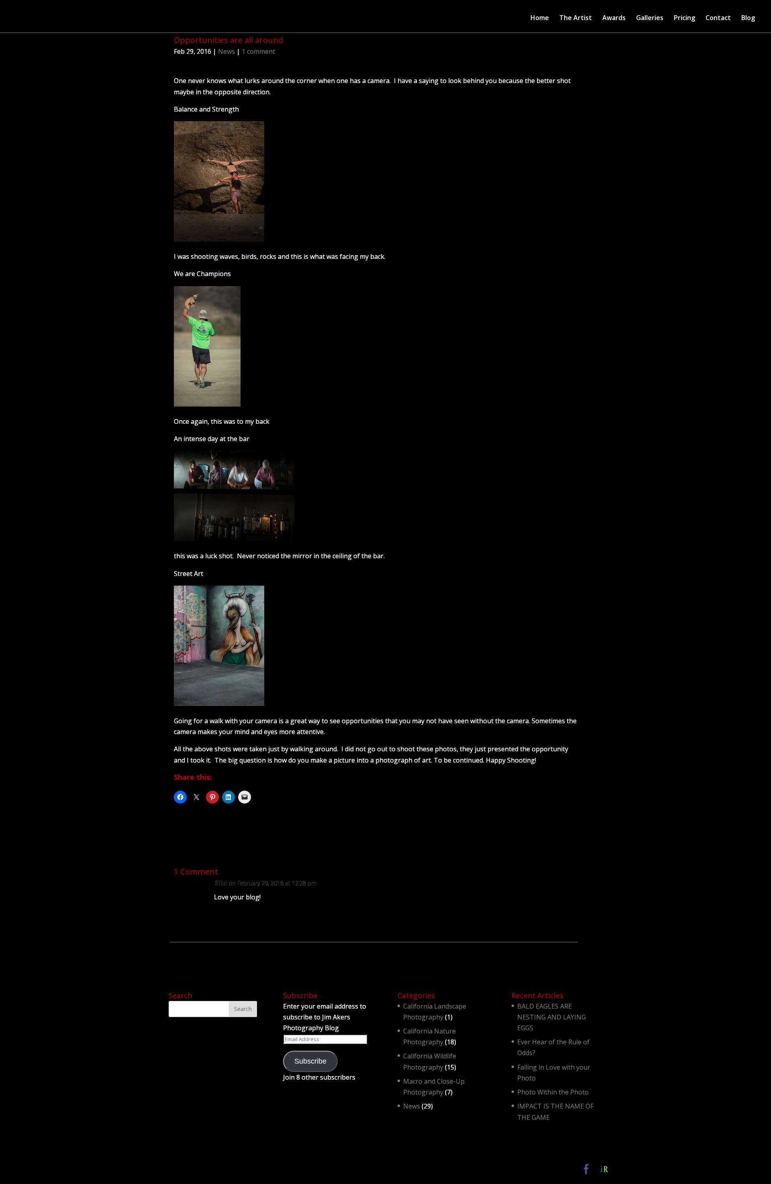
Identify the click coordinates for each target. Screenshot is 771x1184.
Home (539, 18)
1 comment (258, 51)
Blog (748, 18)
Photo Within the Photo (553, 1092)
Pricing (684, 18)
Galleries (649, 18)
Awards (614, 18)
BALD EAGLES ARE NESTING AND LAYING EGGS (551, 1017)
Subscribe (310, 1061)
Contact (718, 18)
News (226, 51)
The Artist (575, 18)
